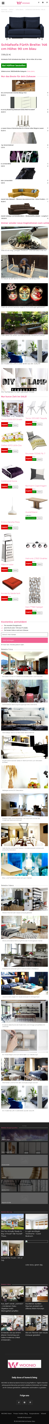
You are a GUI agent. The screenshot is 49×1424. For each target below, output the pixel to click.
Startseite (4, 10)
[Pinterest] (47, 2)
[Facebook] (38, 2)
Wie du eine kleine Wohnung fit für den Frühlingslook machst (22, 941)
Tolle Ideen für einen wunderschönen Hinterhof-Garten (23, 335)
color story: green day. (34, 1265)
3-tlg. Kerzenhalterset (7, 145)
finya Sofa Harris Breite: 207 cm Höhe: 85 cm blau (16, 109)
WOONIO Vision (6, 1414)
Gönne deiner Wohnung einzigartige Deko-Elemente (19, 704)
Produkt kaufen (31, 518)
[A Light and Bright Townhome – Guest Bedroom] (36, 1221)
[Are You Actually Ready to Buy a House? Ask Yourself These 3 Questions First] (12, 1221)
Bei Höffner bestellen (14, 65)
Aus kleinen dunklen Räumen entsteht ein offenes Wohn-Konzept (34, 1306)
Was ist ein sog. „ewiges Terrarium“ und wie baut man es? (24, 250)
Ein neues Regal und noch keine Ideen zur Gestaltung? (20, 1054)
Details (15, 425)
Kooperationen (34, 1414)
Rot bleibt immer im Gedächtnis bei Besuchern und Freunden (22, 676)
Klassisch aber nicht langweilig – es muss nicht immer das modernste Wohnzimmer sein (21, 819)
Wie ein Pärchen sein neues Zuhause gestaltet (17, 913)
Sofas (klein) (19, 10)
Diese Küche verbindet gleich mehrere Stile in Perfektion (20, 969)
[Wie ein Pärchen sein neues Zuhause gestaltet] (36, 1323)
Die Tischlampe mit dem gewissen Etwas (17, 392)
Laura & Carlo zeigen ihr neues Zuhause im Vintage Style (20, 997)
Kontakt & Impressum (24, 1417)
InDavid (43, 1414)
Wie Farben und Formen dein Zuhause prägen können (20, 1082)
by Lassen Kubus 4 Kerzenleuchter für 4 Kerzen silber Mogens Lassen (23, 128)
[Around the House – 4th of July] (12, 1248)
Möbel (11, 10)
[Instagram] (43, 2)
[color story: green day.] (36, 1251)
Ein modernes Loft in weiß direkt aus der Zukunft (20, 364)
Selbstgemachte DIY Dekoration (12, 790)
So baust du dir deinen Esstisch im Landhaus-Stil (20, 279)
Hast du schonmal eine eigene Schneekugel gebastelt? (23, 307)
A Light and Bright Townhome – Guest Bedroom (33, 1233)
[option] (24, 96)
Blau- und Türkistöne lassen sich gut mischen (17, 878)
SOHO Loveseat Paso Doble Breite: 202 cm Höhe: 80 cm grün (20, 93)
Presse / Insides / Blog (20, 1414)
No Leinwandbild (6, 164)
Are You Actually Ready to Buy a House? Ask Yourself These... (11, 1233)
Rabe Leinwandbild (7, 180)
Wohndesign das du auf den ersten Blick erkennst (18, 732)
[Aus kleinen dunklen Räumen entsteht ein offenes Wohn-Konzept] (36, 1294)
